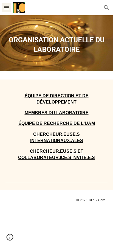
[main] (56, 47)
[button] (6, 7)
